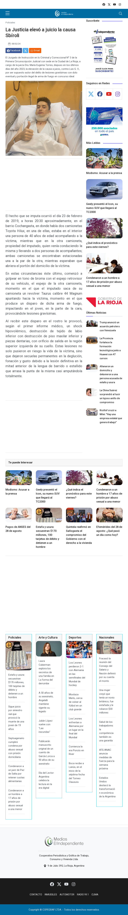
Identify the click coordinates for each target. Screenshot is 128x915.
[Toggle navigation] (120, 13)
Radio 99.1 (83, 894)
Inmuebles (51, 894)
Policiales (10, 22)
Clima (95, 894)
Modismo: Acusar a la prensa (104, 173)
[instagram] (119, 4)
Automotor (67, 894)
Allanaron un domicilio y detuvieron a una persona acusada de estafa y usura (111, 374)
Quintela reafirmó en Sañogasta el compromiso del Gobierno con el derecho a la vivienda (79, 534)
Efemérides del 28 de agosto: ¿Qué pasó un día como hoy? (109, 530)
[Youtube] (66, 884)
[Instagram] (74, 884)
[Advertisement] (44, 184)
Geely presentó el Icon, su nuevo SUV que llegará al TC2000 (102, 208)
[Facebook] (52, 884)
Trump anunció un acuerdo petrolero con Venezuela (110, 326)
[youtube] (114, 4)
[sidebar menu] (8, 13)
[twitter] (109, 4)
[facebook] (103, 4)
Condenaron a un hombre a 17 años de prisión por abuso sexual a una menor (104, 281)
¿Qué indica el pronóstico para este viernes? (79, 493)
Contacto (36, 894)
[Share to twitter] (25, 50)
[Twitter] (59, 884)
